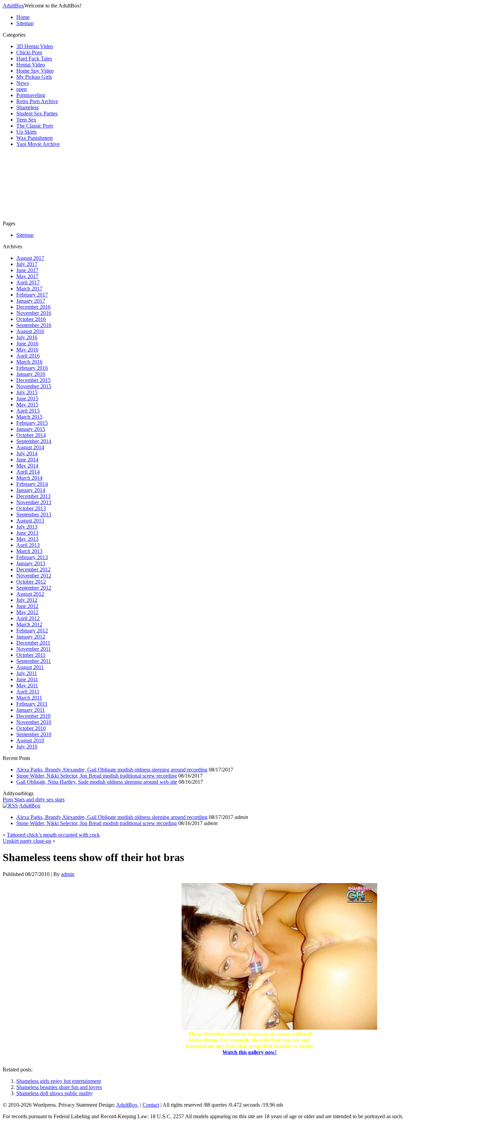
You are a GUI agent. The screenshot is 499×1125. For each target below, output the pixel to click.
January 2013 (30, 563)
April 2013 (28, 545)
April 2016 (28, 356)
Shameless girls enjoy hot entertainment (58, 1081)
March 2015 (29, 417)
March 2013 (29, 551)
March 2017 (29, 288)
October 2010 (31, 728)
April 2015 (28, 411)
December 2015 (33, 380)
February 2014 (32, 484)
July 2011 (26, 673)
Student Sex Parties (37, 113)
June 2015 (27, 398)
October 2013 (31, 508)
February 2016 (32, 368)
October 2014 (31, 435)
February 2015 (32, 423)
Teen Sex (26, 119)
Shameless (27, 107)
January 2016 (30, 374)
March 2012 (29, 624)
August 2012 (30, 594)
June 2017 (27, 270)
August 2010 (30, 740)
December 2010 (33, 716)
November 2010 (33, 722)
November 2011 (33, 649)
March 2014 (29, 478)
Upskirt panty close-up (27, 841)
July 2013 (26, 527)
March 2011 (29, 698)
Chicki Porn (29, 52)
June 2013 (27, 533)
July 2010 (26, 746)
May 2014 (27, 466)
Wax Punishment (34, 138)
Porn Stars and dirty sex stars (33, 799)
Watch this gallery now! (249, 1052)
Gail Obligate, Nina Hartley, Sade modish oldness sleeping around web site (96, 782)
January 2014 (30, 490)
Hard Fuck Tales (34, 58)
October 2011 (30, 655)
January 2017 (30, 301)
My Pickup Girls (34, 77)
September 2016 (33, 325)
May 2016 (27, 349)
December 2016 (33, 307)
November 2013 (33, 502)
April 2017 (28, 282)
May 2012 (27, 612)
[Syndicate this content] (10, 805)
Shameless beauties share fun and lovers (59, 1087)
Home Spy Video (35, 71)
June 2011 (27, 679)
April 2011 (27, 691)
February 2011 (32, 704)
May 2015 (27, 404)
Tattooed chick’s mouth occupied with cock (53, 835)
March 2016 (29, 362)
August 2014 (30, 447)
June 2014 (27, 459)
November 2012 (33, 575)
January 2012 (30, 637)
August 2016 (30, 331)
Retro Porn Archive (37, 101)
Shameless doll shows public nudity (54, 1093)
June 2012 (27, 606)
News (22, 83)
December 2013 (33, 496)
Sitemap (25, 23)
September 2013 (33, 514)
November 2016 (33, 313)
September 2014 (33, 441)
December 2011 (33, 643)
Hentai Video (30, 65)
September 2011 (33, 661)
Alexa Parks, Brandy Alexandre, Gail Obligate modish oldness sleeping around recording (111, 770)
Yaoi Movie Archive (38, 144)
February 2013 (32, 557)
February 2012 (32, 630)
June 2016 (27, 343)
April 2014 (28, 472)
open (21, 89)
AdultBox (13, 5)
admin (67, 874)
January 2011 (30, 710)
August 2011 (30, 667)
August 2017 (30, 258)
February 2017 (32, 295)
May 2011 (27, 685)
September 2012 (33, 588)
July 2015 (26, 392)
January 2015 (30, 429)
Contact (151, 1105)
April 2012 (28, 618)
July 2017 (26, 264)
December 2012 (33, 569)
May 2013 (27, 539)
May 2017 (27, 276)
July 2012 (26, 600)
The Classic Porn (34, 126)
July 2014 (26, 453)
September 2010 (33, 734)
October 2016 (31, 319)
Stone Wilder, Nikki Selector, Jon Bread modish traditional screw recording (96, 776)
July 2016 (26, 337)
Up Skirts (26, 132)
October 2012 (31, 582)
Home (23, 17)
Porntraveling (30, 95)
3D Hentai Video (34, 46)
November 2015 (33, 386)
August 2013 (30, 520)
